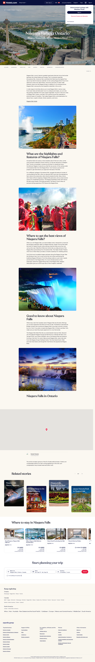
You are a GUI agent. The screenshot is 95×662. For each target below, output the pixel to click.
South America (86, 611)
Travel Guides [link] (80, 634)
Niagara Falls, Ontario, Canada (18, 572)
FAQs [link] (22, 632)
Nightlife (42, 67)
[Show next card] (91, 540)
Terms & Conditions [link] (62, 630)
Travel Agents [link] (43, 640)
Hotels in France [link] (6, 641)
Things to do (22, 67)
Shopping (35, 67)
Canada (8, 10)
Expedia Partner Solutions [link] (45, 636)
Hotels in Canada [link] (6, 630)
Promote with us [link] (43, 638)
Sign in (90, 2)
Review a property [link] (25, 637)
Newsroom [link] (42, 633)
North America (8, 606)
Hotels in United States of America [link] (10, 632)
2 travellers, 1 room (65, 572)
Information (49, 67)
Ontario (13, 10)
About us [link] (79, 630)
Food (29, 67)
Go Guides (6, 67)
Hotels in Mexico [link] (6, 637)
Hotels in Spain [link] (6, 644)
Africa (6, 611)
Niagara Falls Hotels (59, 67)
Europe (51, 611)
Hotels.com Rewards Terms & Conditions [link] (64, 643)
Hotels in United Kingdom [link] (8, 639)
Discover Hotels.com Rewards (79, 16)
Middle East (76, 611)
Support (76, 2)
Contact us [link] (23, 634)
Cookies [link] (60, 634)
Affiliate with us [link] (43, 631)
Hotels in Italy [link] (6, 634)
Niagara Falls (19, 10)
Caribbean (45, 611)
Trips (81, 2)
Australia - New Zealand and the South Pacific (26, 611)
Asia (10, 611)
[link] (79, 21)
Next (81, 473)
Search (85, 571)
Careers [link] (78, 632)
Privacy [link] (59, 632)
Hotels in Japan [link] (6, 646)
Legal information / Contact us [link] (65, 637)
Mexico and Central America (63, 611)
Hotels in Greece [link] (6, 651)
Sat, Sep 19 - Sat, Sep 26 (41, 572)
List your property (66, 2)
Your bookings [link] (24, 630)
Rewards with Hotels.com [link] (82, 637)
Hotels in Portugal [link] (7, 648)
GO (5, 10)
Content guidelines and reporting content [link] (65, 640)
